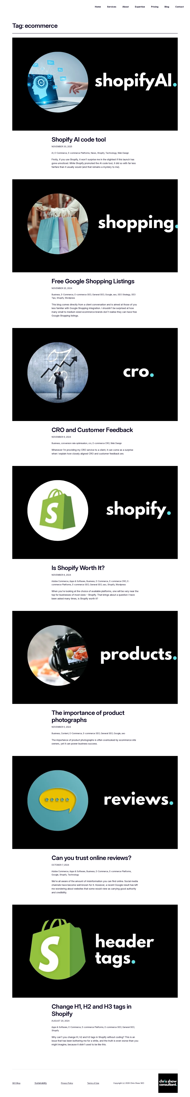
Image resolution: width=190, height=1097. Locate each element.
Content (65, 733)
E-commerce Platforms (79, 153)
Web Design (123, 153)
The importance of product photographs (88, 716)
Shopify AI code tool (79, 139)
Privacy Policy (67, 1083)
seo (115, 294)
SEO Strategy (124, 294)
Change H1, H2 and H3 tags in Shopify (91, 1010)
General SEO (98, 294)
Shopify (100, 153)
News (93, 153)
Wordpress (70, 298)
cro (90, 443)
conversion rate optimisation (74, 443)
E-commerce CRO (101, 443)
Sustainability (41, 1083)
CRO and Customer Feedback (92, 429)
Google (108, 294)
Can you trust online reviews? (91, 857)
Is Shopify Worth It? (78, 567)
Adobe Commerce (60, 581)
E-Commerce (61, 153)
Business (56, 294)
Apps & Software (77, 581)
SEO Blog (16, 1083)
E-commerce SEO (82, 294)
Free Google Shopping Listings (93, 281)
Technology (111, 153)
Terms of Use (93, 1083)
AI (53, 153)
